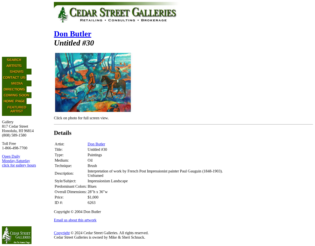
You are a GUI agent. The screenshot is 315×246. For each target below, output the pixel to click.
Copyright (62, 233)
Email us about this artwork (75, 220)
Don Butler (72, 33)
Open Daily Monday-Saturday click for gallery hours (19, 160)
